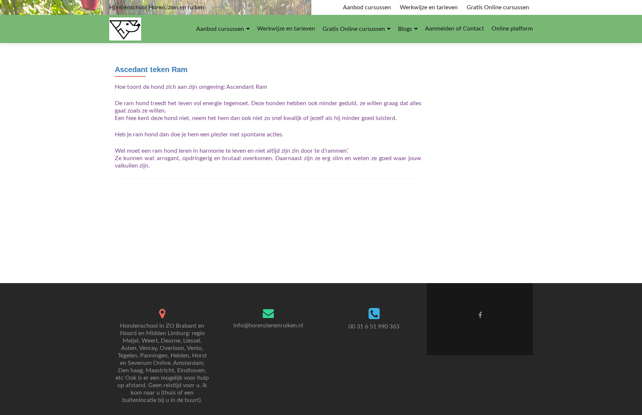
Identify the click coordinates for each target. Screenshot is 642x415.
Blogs (405, 29)
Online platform (512, 29)
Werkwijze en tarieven (429, 7)
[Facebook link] (480, 315)
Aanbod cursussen (367, 7)
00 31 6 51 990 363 (373, 327)
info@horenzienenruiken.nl (268, 325)
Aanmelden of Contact (454, 29)
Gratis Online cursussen (498, 7)
